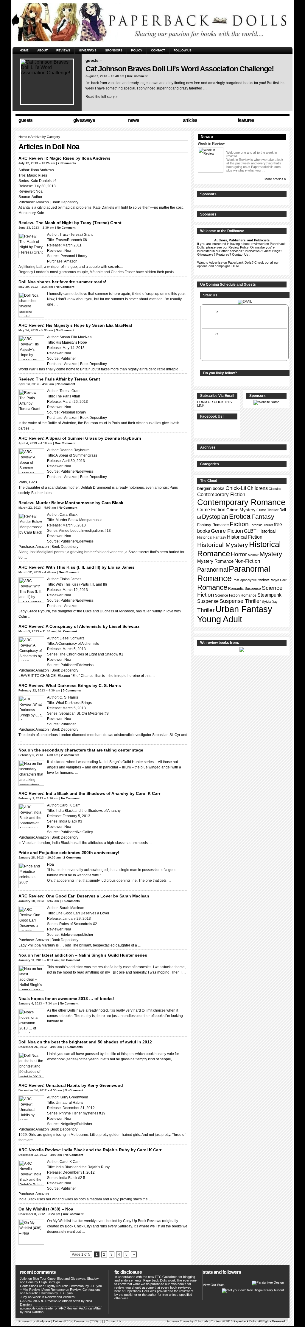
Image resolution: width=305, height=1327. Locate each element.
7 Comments (67, 163)
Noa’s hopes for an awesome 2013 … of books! (66, 998)
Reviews (63, 50)
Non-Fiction (247, 561)
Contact (158, 50)
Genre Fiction (227, 531)
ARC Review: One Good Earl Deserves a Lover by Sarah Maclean (83, 896)
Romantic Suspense (244, 589)
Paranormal (212, 569)
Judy (23, 1297)
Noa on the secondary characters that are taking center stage (80, 750)
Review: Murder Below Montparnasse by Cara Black (70, 502)
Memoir (253, 555)
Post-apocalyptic (245, 580)
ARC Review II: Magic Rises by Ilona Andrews (64, 158)
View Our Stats (214, 1285)
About (42, 50)
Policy (136, 50)
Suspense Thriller (240, 601)
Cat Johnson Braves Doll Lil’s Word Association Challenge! (179, 69)
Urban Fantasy (243, 609)
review (263, 580)
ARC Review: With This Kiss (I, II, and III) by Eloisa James (76, 567)
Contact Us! (240, 254)
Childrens (257, 488)
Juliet (23, 1278)
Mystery (270, 554)
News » (207, 137)
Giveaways (88, 50)
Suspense (208, 601)
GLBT (250, 531)
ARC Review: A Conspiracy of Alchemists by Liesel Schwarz (78, 626)
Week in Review (211, 143)
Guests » (93, 60)
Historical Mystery (222, 544)
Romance (212, 587)
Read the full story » (101, 97)
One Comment (137, 76)
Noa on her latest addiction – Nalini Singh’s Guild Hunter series (82, 955)
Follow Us (183, 50)
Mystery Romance (215, 561)
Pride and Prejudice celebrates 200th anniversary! (68, 852)
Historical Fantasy (211, 537)
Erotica (239, 516)
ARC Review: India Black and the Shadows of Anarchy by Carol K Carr (89, 793)
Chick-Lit (235, 488)
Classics (275, 488)
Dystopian (215, 516)
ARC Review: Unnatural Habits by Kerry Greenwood (70, 1085)
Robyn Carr (278, 580)
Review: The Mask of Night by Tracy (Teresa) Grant (70, 222)
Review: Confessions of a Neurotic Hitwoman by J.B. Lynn (60, 1291)
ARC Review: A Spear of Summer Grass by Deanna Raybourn (79, 438)
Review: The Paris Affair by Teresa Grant (59, 379)
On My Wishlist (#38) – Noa (45, 1209)
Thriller (205, 610)
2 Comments (70, 755)
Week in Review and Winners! (54, 1297)
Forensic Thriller (261, 525)
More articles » (275, 179)
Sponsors (113, 50)
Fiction (239, 524)
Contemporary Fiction (221, 494)
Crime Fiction (211, 509)
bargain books (211, 488)
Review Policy (238, 247)
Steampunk (269, 595)
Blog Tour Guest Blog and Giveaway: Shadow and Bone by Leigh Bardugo (59, 1280)
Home (24, 50)
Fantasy (262, 516)
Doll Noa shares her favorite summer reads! (62, 281)
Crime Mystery (241, 509)
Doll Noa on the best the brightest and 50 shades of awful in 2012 (85, 1042)
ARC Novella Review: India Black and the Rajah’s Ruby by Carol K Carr (89, 1149)
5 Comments (72, 690)
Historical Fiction (244, 537)
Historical (266, 531)
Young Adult (219, 619)
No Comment (66, 227)
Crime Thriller (267, 510)
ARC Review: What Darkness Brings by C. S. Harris (69, 685)
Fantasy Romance (213, 525)
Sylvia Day (270, 601)
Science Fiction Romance (235, 595)
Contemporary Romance (241, 502)
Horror (239, 554)
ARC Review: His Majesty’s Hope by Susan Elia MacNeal (75, 325)
